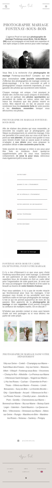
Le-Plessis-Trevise (12, 396)
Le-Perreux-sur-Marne (39, 374)
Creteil (22, 363)
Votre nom (21, 174)
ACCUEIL (10, 468)
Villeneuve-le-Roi (39, 393)
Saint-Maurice (27, 407)
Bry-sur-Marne (29, 403)
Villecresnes (14, 411)
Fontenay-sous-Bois (21, 76)
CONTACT (26, 471)
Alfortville (23, 374)
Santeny (32, 418)
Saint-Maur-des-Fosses (13, 367)
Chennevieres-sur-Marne (33, 400)
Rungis (17, 414)
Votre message (23, 224)
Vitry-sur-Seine (10, 363)
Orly (5, 393)
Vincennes (44, 371)
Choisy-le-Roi (11, 374)
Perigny (41, 418)
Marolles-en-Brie (30, 414)
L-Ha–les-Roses (11, 382)
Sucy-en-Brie (22, 389)
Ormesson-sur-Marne (31, 411)
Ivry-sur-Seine (32, 367)
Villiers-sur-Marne (21, 385)
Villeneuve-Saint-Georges (16, 378)
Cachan (24, 382)
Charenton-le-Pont (38, 382)
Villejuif (13, 371)
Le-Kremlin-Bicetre (38, 389)
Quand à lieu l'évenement (28, 184)
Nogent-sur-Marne (39, 378)
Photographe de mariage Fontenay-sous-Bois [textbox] (25, 121)
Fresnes (34, 385)
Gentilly (16, 400)
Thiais (8, 385)
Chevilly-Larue (29, 396)
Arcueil (26, 393)
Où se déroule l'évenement (28, 194)
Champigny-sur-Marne (37, 363)
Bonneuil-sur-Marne (11, 403)
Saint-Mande (15, 393)
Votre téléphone (24, 214)
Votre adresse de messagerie (29, 204)
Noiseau (22, 418)
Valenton (15, 407)
